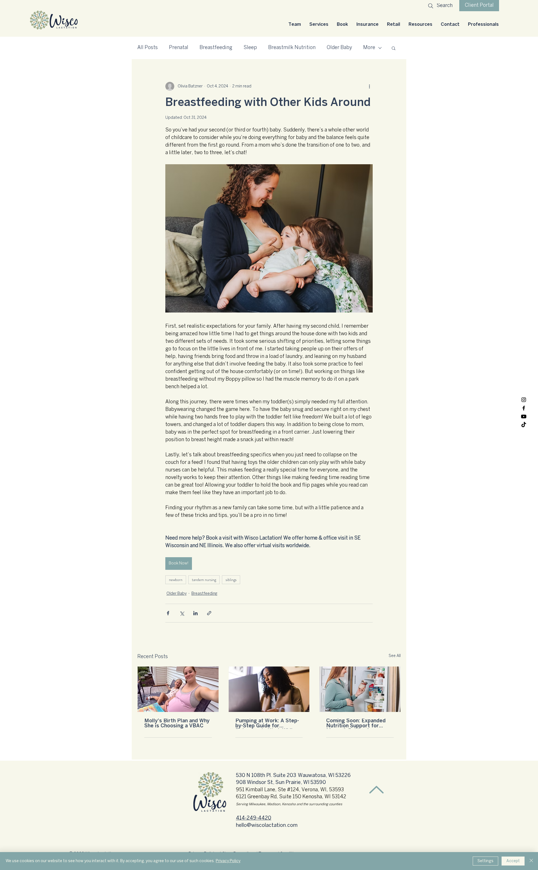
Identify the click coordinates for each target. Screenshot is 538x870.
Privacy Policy (228, 861)
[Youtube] (524, 416)
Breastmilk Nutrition (292, 47)
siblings (231, 579)
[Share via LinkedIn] (195, 613)
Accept (513, 861)
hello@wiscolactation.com (267, 825)
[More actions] (369, 86)
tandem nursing (204, 579)
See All (395, 656)
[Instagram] (524, 400)
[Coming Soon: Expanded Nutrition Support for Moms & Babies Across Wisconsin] (359, 689)
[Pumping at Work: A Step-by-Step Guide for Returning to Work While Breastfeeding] (269, 689)
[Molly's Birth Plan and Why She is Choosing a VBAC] (178, 689)
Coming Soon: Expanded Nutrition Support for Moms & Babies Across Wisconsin (356, 724)
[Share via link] (209, 613)
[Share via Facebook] (168, 613)
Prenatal (178, 47)
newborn (175, 579)
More (369, 47)
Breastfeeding (216, 47)
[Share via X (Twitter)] (181, 613)
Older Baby (339, 47)
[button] (319, 24)
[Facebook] (524, 408)
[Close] (531, 861)
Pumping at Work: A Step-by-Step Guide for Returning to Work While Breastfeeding (267, 724)
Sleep (250, 47)
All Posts (147, 47)
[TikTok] (524, 425)
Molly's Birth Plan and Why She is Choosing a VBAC (177, 723)
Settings (485, 861)
